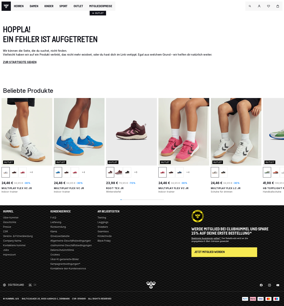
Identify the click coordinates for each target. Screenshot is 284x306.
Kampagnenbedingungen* (65, 263)
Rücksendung (58, 226)
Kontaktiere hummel (14, 245)
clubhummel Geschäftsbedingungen (71, 245)
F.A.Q (53, 217)
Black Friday (104, 240)
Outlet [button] (78, 6)
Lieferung (55, 222)
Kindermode (105, 236)
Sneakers (103, 226)
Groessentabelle (60, 236)
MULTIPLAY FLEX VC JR (17, 188)
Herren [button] (19, 6)
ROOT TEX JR (115, 188)
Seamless (103, 231)
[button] (250, 6)
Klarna (53, 231)
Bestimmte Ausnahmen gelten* (206, 238)
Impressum (9, 254)
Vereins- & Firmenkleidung (18, 236)
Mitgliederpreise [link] (100, 6)
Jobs (6, 250)
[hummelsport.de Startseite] (6, 6)
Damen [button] (34, 6)
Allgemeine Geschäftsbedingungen (70, 240)
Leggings (103, 222)
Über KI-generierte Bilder (64, 259)
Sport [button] (63, 6)
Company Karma (12, 240)
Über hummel (10, 217)
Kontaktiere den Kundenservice (68, 268)
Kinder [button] (48, 6)
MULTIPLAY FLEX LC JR (226, 188)
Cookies (55, 254)
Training (102, 217)
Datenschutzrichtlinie (62, 250)
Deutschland (16, 284)
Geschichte (9, 222)
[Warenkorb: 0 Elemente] (277, 6)
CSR (5, 231)
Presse (7, 226)
